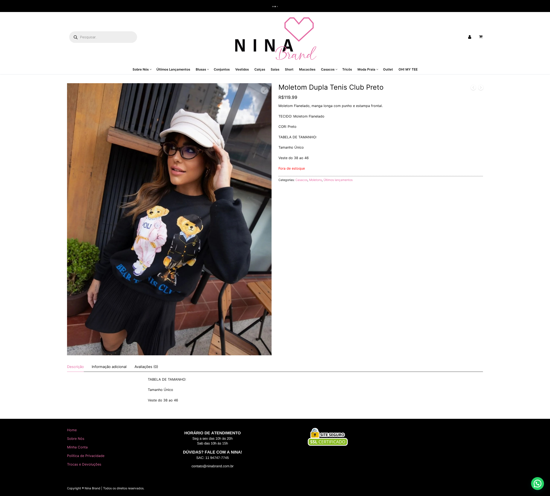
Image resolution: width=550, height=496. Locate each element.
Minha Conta (77, 447)
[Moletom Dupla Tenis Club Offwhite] (473, 88)
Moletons (315, 180)
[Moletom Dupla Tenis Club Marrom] (480, 88)
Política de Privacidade (85, 456)
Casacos (301, 180)
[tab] (75, 367)
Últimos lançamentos (338, 180)
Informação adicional (109, 367)
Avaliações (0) (146, 367)
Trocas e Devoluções (84, 464)
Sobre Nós (75, 438)
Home (72, 430)
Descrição (75, 367)
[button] (264, 90)
